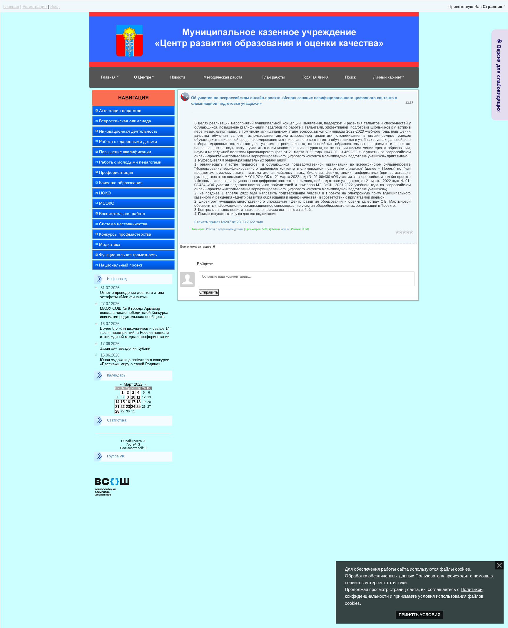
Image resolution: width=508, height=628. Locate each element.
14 (117, 402)
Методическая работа (222, 77)
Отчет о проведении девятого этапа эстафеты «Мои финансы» (132, 294)
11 (138, 397)
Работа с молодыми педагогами (130, 162)
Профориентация (116, 172)
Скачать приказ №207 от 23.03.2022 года (228, 222)
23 (128, 406)
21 (117, 406)
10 (133, 397)
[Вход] (218, 264)
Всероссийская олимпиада (125, 121)
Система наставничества (123, 223)
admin (285, 229)
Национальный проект (120, 265)
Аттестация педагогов (120, 110)
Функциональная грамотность (128, 254)
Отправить (208, 292)
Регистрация (35, 6)
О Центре (142, 77)
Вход (55, 6)
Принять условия (419, 614)
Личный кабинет (387, 77)
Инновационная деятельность (128, 131)
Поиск (350, 77)
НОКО (105, 193)
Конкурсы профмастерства (125, 234)
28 (117, 411)
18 (138, 402)
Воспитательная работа (122, 213)
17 (133, 402)
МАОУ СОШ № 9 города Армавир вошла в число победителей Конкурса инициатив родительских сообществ (134, 312)
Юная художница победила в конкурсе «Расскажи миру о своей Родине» (134, 362)
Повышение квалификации (125, 151)
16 (128, 402)
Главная (11, 6)
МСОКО (106, 203)
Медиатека (109, 244)
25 (138, 406)
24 (133, 406)
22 (123, 406)
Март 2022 (133, 384)
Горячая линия (315, 77)
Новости (177, 77)
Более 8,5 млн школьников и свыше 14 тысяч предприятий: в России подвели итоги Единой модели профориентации (135, 332)
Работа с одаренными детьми (128, 141)
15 (123, 402)
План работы (273, 77)
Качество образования (121, 182)
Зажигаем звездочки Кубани (125, 348)
